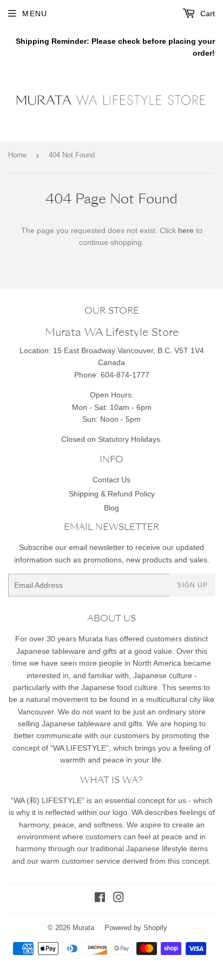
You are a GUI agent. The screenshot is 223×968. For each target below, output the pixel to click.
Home (17, 155)
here (186, 230)
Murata (83, 928)
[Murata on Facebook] (100, 898)
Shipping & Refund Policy (112, 493)
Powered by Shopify (135, 928)
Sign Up (192, 585)
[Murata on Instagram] (118, 898)
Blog (111, 507)
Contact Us (111, 479)
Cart (206, 13)
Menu (34, 13)
